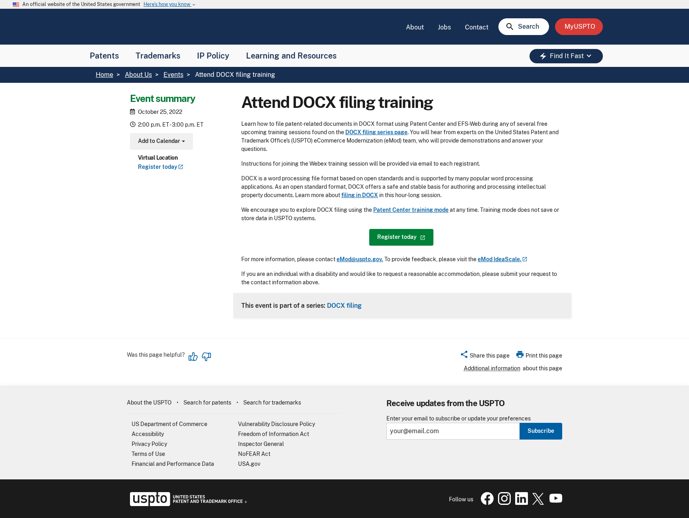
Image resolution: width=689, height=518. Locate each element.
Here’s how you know (170, 4)
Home (104, 74)
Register (157, 167)
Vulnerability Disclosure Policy (276, 424)
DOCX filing (344, 305)
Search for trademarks (272, 402)
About (415, 27)
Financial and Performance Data (173, 464)
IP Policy (213, 56)
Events (173, 74)
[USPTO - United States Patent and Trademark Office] (187, 504)
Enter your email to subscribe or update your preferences (458, 419)
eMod (500, 259)
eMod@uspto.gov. (360, 259)
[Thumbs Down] (206, 357)
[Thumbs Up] (193, 357)
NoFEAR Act (254, 454)
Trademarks (158, 56)
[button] (485, 357)
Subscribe (541, 431)
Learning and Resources (291, 56)
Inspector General (261, 444)
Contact (476, 27)
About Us (138, 74)
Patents (104, 56)
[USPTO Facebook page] (486, 503)
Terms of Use (148, 454)
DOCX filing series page (376, 132)
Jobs (444, 27)
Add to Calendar (160, 142)
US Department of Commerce (169, 424)
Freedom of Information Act (273, 434)
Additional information (492, 368)
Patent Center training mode (411, 210)
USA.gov (249, 464)
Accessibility (148, 434)
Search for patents (207, 402)
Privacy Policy (149, 444)
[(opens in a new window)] (503, 503)
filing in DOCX (359, 195)
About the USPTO (149, 402)
